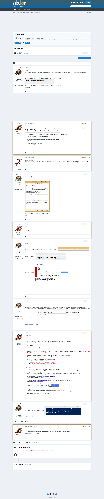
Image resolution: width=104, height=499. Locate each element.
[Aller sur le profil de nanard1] (15, 53)
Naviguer (21, 6)
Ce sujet (85, 6)
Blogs (19, 9)
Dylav (18, 157)
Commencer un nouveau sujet (70, 57)
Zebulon (15, 6)
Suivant (26, 63)
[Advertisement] (34, 23)
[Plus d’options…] (89, 68)
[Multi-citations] (25, 91)
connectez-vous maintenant (41, 448)
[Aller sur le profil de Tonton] (19, 127)
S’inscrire (88, 2)
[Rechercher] (90, 6)
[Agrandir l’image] (39, 81)
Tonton (19, 123)
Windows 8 (28, 53)
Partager (79, 52)
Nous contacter (52, 497)
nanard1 (20, 52)
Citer (28, 91)
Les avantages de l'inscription (29, 38)
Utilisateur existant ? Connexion (77, 2)
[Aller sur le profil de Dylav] (19, 162)
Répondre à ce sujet (84, 57)
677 (19, 78)
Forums (14, 9)
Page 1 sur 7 (34, 63)
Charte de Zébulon (40, 38)
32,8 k (19, 133)
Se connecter (18, 42)
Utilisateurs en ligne (26, 9)
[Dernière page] (29, 63)
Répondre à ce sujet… (24, 454)
